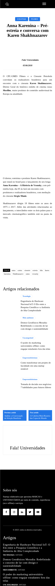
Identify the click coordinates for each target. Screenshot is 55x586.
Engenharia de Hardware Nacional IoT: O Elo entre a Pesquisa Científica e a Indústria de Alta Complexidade (26, 547)
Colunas (21, 19)
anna (13, 270)
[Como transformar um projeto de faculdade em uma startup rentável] (10, 363)
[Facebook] (6, 512)
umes (28, 274)
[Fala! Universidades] (18, 60)
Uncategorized (28, 338)
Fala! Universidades (30, 60)
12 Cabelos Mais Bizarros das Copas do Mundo (40, 417)
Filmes (34, 19)
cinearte (27, 270)
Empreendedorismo (30, 358)
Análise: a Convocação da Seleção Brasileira (13, 417)
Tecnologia (27, 296)
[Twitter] (30, 512)
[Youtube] (38, 512)
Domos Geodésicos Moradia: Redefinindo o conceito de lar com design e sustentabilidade (34, 326)
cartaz (20, 270)
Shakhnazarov (18, 274)
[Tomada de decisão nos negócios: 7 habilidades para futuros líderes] (10, 383)
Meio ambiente (28, 318)
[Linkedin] (22, 512)
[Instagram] (14, 512)
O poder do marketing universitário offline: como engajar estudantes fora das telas (35, 346)
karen (47, 270)
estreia (35, 270)
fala (41, 270)
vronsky (35, 274)
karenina (7, 274)
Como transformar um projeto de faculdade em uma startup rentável (36, 366)
